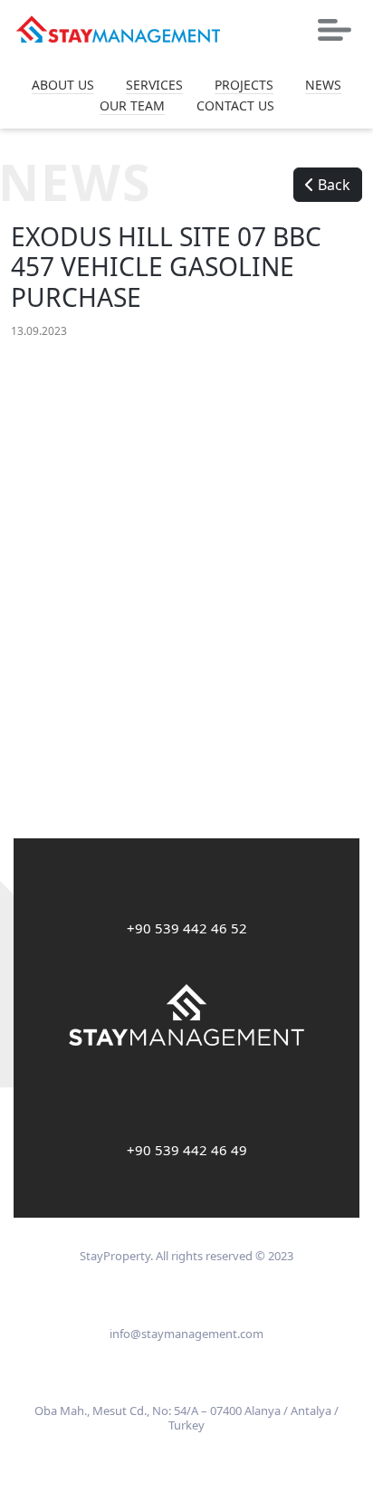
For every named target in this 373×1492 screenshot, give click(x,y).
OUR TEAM (132, 106)
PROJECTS (244, 85)
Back (332, 185)
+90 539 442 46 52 (187, 928)
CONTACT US (235, 106)
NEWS (323, 85)
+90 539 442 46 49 (187, 1150)
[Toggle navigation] (334, 29)
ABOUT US (63, 85)
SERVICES (154, 85)
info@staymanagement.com (186, 1333)
